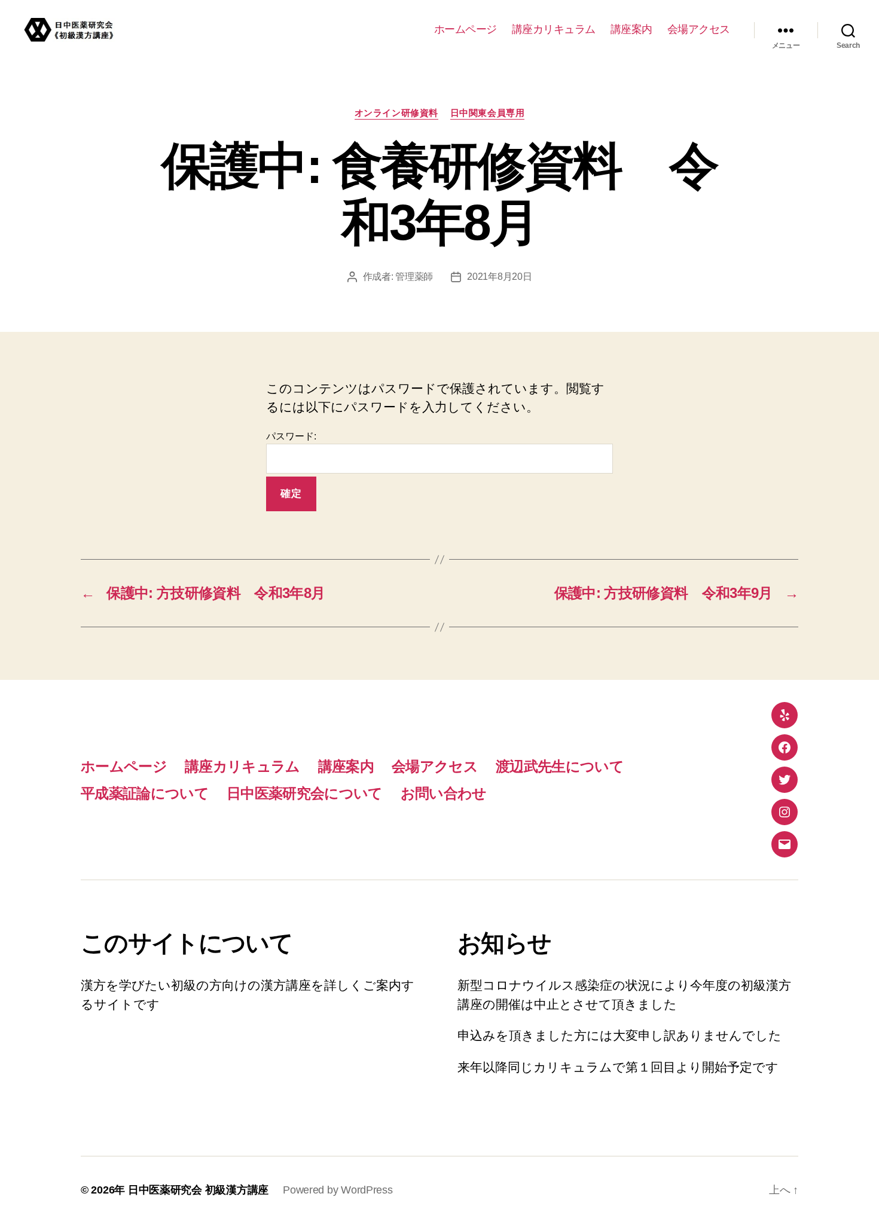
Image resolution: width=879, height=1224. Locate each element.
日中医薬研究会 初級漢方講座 (198, 1190)
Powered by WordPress (338, 1190)
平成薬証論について (145, 793)
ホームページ (465, 29)
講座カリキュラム (554, 29)
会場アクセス (698, 29)
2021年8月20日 (499, 276)
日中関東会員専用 (487, 113)
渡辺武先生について (560, 766)
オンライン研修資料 (396, 113)
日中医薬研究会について (305, 793)
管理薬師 (414, 276)
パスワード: (291, 436)
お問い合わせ (444, 793)
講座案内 (631, 29)
